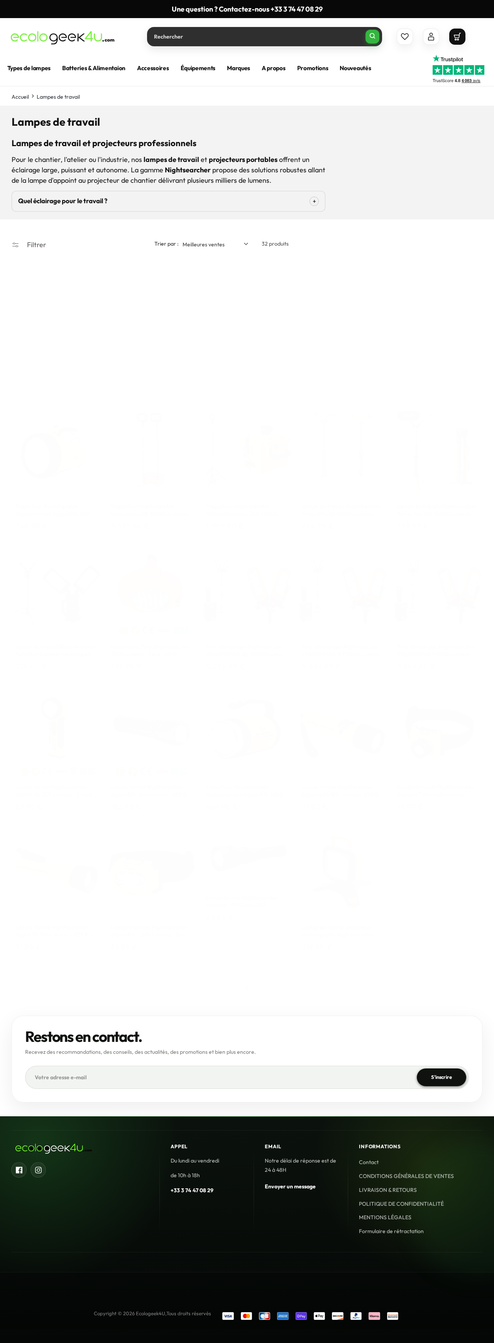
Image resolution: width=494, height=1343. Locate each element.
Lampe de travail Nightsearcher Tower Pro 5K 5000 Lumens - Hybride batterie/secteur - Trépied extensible (341, 510)
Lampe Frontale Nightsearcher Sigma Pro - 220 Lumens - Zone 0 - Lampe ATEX (149, 931)
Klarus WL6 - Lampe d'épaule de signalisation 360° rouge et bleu (55, 378)
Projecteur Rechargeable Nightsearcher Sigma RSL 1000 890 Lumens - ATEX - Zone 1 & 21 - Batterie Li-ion (246, 791)
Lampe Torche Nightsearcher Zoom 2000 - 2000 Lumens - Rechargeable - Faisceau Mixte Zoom (244, 378)
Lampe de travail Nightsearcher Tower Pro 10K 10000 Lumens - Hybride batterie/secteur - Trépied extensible (437, 510)
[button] (457, 37)
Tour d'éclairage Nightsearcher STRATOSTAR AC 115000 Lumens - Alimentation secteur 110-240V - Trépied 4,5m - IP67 (247, 650)
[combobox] (264, 36)
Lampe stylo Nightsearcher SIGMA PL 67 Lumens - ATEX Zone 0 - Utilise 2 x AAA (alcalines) (433, 378)
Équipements (198, 68)
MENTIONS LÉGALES (385, 1217)
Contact (369, 1162)
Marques (238, 68)
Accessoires (153, 68)
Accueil (20, 96)
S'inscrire (441, 1077)
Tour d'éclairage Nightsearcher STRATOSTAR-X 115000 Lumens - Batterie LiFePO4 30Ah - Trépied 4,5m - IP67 (341, 650)
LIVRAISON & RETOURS (388, 1189)
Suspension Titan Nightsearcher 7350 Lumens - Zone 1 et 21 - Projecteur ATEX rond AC (150, 650)
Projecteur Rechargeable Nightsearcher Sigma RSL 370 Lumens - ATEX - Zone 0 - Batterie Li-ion (52, 510)
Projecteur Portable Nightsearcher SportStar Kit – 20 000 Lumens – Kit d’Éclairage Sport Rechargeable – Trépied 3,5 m (151, 378)
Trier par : (166, 243)
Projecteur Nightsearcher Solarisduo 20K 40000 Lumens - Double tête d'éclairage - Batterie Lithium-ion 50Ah (151, 510)
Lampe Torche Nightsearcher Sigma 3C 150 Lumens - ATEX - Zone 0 (53, 931)
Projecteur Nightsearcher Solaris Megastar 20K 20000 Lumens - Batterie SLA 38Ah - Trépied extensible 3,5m (242, 510)
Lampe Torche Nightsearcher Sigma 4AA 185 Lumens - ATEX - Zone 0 (341, 791)
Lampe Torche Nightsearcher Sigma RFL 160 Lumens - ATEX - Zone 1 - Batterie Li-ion (150, 791)
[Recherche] (372, 37)
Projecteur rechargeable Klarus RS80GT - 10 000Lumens (341, 378)
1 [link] (226, 986)
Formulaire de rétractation (391, 1231)
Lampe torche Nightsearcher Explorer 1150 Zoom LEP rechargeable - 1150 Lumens (242, 901)
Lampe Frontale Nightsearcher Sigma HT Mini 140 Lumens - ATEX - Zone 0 (435, 791)
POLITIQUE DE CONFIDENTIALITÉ (401, 1203)
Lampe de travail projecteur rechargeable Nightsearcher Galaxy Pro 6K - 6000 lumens (338, 931)
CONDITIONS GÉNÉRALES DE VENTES (406, 1176)
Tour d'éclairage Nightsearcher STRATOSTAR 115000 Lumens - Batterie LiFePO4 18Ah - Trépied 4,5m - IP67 (437, 650)
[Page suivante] (267, 987)
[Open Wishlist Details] (405, 37)
